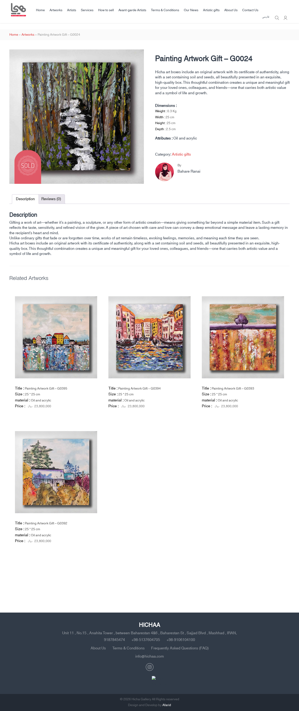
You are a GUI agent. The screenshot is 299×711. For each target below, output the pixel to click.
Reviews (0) (51, 198)
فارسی (265, 17)
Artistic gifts (211, 10)
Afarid (166, 705)
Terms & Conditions (165, 10)
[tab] (25, 199)
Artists (71, 10)
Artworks (56, 10)
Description (25, 198)
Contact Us (250, 10)
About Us (231, 10)
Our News (191, 10)
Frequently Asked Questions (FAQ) (180, 648)
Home (40, 10)
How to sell (106, 10)
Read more (83, 421)
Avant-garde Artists (132, 10)
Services (87, 10)
